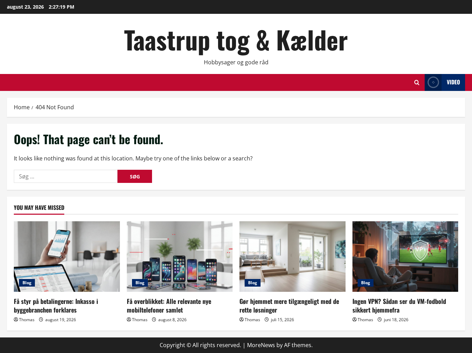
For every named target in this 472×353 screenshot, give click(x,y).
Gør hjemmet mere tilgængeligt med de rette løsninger (289, 305)
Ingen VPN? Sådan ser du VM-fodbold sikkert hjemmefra (399, 305)
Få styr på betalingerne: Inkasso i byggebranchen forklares (56, 305)
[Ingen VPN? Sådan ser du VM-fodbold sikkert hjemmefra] (405, 256)
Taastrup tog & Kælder (236, 39)
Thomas (27, 320)
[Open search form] (416, 82)
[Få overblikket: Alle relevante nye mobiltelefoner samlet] (180, 256)
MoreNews (261, 345)
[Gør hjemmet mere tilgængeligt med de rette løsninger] (292, 256)
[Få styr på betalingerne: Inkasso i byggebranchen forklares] (67, 256)
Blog (26, 283)
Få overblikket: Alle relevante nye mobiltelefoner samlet (169, 305)
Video (453, 82)
